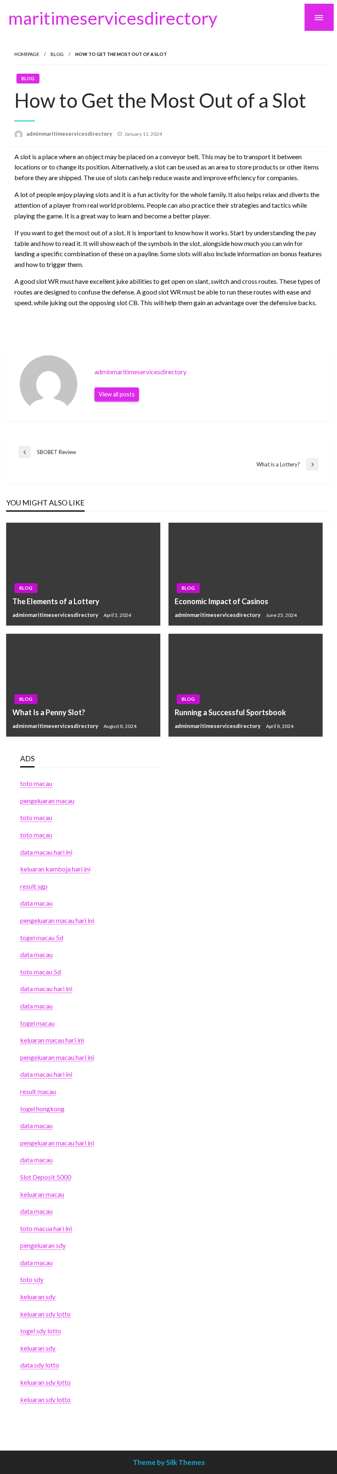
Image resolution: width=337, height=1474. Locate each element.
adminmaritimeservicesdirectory (69, 133)
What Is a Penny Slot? (48, 712)
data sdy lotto (39, 1365)
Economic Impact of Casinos (221, 601)
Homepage (26, 54)
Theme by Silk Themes (169, 1462)
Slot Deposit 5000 (45, 1177)
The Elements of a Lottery (55, 601)
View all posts (117, 394)
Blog (57, 54)
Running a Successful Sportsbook (230, 712)
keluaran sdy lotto (45, 1382)
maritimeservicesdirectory (112, 17)
